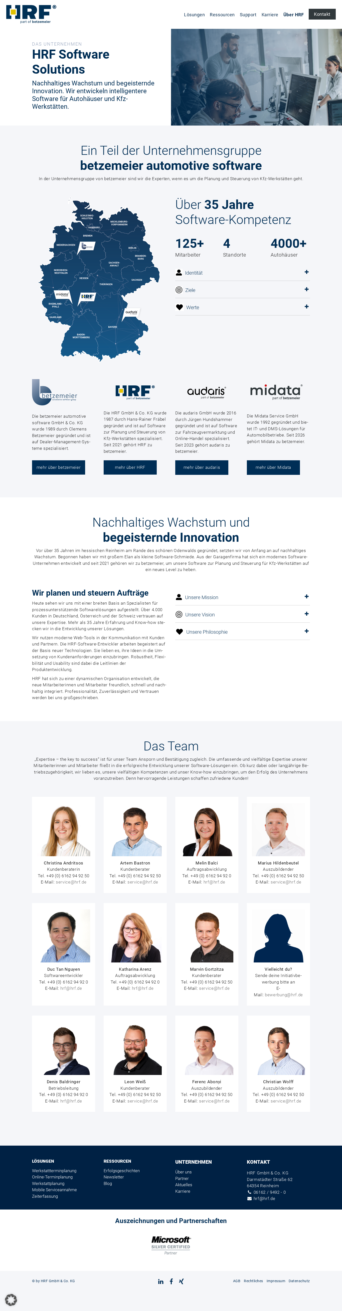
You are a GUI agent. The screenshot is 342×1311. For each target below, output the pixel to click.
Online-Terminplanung (52, 1176)
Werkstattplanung (48, 1183)
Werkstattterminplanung (54, 1170)
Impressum (276, 1281)
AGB (237, 1281)
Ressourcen (222, 14)
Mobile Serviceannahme (54, 1189)
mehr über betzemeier (59, 467)
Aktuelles (183, 1184)
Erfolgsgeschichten (122, 1170)
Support (248, 14)
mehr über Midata (273, 467)
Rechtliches (253, 1281)
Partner (182, 1178)
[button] (11, 1300)
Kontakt (322, 14)
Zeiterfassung (45, 1196)
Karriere (270, 14)
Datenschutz (299, 1281)
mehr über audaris (202, 467)
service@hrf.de (71, 882)
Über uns (183, 1171)
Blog (108, 1183)
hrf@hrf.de (214, 882)
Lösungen (194, 14)
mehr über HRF (130, 467)
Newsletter (114, 1176)
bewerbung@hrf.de (284, 994)
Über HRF (293, 14)
